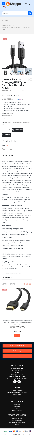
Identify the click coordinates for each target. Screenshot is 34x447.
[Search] (30, 13)
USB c (3, 124)
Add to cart (19, 130)
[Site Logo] (13, 3)
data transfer (8, 122)
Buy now (7, 134)
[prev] (28, 79)
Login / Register (17, 407)
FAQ (17, 393)
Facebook (3, 141)
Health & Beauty (17, 415)
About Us (17, 401)
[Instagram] (19, 378)
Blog (17, 405)
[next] (31, 79)
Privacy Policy (17, 391)
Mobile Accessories (17, 120)
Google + (12, 141)
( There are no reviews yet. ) (16, 91)
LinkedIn (9, 141)
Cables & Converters (7, 120)
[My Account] (26, 4)
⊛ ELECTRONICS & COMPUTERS (15, 118)
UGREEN (28, 122)
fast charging (15, 122)
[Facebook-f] (15, 378)
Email (15, 141)
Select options (17, 331)
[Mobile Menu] (3, 3)
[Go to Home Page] (2, 21)
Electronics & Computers (17, 419)
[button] (4, 52)
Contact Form (17, 403)
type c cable (22, 122)
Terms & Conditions (17, 388)
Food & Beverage (17, 417)
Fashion (17, 421)
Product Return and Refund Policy (17, 389)
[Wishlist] (30, 4)
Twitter (6, 141)
